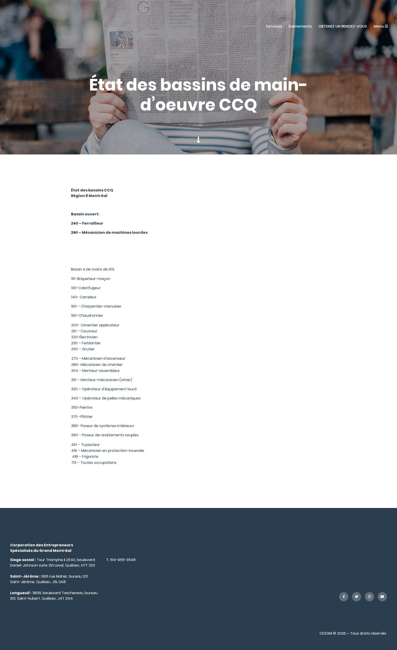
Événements (300, 26)
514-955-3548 (123, 559)
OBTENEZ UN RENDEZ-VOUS (342, 26)
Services (274, 26)
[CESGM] (26, 26)
